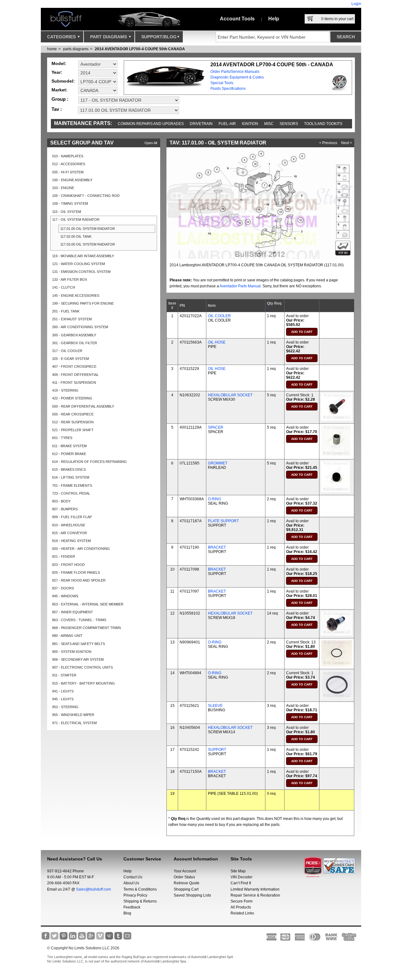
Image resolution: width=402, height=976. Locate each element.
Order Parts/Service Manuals (234, 71)
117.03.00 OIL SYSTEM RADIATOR (87, 244)
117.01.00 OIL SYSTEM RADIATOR (87, 228)
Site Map (238, 871)
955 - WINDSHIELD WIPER (73, 715)
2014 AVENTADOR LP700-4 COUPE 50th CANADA (140, 49)
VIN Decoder (242, 877)
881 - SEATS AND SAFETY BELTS (78, 644)
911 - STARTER (64, 675)
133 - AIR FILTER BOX (69, 279)
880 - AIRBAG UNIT (67, 635)
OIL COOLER (219, 316)
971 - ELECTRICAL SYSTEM (74, 723)
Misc (269, 124)
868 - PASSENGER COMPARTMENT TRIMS (86, 628)
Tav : (57, 109)
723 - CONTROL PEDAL (71, 493)
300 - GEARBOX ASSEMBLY (74, 335)
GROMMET (217, 463)
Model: (59, 63)
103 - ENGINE (63, 188)
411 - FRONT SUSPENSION (74, 382)
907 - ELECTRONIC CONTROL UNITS (82, 667)
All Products (241, 907)
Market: (60, 89)
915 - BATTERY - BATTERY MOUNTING (83, 683)
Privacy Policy (135, 895)
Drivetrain (201, 124)
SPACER (215, 427)
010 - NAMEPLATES (67, 156)
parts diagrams (76, 49)
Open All (150, 143)
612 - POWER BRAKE (69, 454)
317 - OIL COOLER (67, 351)
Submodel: (63, 81)
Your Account (185, 871)
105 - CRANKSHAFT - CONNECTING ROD (86, 196)
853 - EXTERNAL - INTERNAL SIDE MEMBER (87, 604)
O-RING (214, 642)
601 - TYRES (62, 438)
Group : (60, 99)
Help (273, 18)
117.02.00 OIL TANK (75, 236)
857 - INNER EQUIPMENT (72, 612)
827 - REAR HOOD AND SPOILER (79, 580)
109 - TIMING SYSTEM (70, 203)
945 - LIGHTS (62, 699)
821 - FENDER (63, 556)
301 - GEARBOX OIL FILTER (74, 343)
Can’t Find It (241, 883)
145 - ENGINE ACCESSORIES (75, 295)
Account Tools (237, 18)
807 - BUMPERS (65, 509)
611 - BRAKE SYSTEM (69, 446)
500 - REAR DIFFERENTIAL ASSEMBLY (83, 406)
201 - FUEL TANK (65, 311)
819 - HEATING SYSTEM (71, 541)
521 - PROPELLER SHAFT (73, 430)
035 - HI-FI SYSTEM (68, 172)
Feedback (131, 907)
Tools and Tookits (323, 124)
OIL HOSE (216, 342)
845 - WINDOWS (65, 596)
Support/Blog (159, 36)
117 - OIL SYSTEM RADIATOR (76, 219)
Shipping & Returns (140, 901)
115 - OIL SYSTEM (66, 212)
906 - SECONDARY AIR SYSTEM (78, 659)
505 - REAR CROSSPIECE (73, 414)
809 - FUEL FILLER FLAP (72, 517)
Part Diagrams (109, 36)
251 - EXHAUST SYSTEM (72, 319)
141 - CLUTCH (63, 287)
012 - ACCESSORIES (68, 164)
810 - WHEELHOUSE (68, 525)
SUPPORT (217, 749)
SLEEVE (215, 705)
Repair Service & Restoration (255, 895)
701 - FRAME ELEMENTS (72, 485)
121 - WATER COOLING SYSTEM (78, 264)
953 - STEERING (65, 707)
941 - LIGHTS (62, 691)
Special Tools (221, 83)
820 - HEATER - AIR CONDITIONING (81, 548)
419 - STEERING (65, 390)
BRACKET (217, 547)
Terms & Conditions (140, 889)
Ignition (250, 124)
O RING (214, 499)
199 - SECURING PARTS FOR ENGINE (83, 303)
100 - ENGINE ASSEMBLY (72, 180)
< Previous (328, 143)
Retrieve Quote (186, 883)
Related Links (242, 913)
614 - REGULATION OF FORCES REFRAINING (89, 462)
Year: (57, 72)
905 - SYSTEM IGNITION (71, 651)
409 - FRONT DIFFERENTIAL (75, 375)
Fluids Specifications (228, 88)
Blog (127, 913)
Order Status (184, 877)
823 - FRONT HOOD (68, 565)
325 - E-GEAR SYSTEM (70, 359)
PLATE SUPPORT (223, 521)
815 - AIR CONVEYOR (69, 533)
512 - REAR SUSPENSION (73, 422)
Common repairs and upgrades (151, 124)
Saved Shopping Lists (192, 895)
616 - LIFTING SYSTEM (70, 477)
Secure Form (242, 901)
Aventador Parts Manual (240, 286)
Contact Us (132, 877)
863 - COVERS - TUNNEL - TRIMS (79, 620)
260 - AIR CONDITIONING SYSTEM (80, 327)
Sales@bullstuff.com (93, 889)
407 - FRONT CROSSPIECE (74, 366)
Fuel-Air (227, 124)
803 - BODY (61, 501)
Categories (62, 36)
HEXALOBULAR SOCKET (230, 395)
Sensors (289, 124)
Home (52, 49)
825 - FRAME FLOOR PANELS (76, 572)
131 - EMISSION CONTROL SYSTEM (81, 272)
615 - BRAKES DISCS (69, 469)
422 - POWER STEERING (72, 398)
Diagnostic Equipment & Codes (237, 77)
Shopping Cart (186, 889)
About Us (131, 883)
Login (356, 4)
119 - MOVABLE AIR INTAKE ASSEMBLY (83, 256)
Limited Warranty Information (255, 889)
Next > (346, 143)
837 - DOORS (63, 588)
